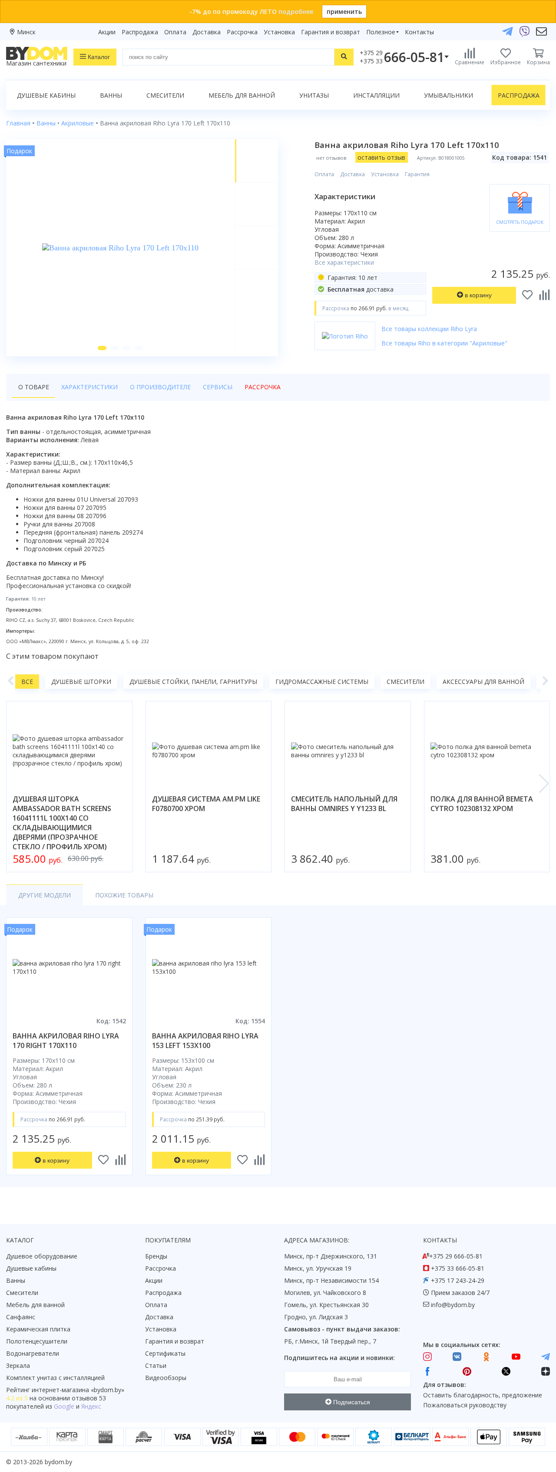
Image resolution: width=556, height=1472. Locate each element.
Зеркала (18, 1365)
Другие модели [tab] (44, 895)
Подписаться (350, 1402)
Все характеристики (344, 262)
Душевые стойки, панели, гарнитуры (193, 681)
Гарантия (417, 174)
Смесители (165, 95)
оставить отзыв (381, 157)
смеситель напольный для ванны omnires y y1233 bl (344, 803)
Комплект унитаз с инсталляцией (55, 1377)
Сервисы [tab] (217, 387)
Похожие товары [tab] (124, 895)
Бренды (156, 1256)
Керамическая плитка (38, 1329)
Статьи (155, 1365)
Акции (107, 32)
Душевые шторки (81, 681)
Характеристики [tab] (89, 387)
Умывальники (448, 95)
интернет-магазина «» (78, 1390)
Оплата (175, 32)
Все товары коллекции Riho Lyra (429, 329)
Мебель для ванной (241, 95)
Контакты (419, 32)
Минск (26, 32)
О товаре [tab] (33, 387)
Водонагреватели (32, 1353)
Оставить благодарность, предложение (482, 1395)
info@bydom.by (453, 1305)
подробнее (295, 11)
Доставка (206, 32)
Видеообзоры (165, 1377)
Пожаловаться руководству (464, 1405)
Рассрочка (242, 32)
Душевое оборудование (41, 1256)
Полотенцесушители (36, 1341)
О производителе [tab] (160, 387)
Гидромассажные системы (321, 681)
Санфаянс (20, 1317)
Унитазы (314, 95)
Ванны (111, 95)
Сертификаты (165, 1353)
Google (64, 1406)
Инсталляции (376, 95)
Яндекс (91, 1406)
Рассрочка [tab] (263, 387)
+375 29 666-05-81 (456, 1256)
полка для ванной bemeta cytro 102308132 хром (481, 803)
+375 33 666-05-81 (457, 1268)
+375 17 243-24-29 (457, 1280)
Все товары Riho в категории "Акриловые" (444, 343)
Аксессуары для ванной (483, 681)
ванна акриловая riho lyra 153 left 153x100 (205, 1040)
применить (344, 11)
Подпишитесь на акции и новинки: (339, 1358)
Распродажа (140, 32)
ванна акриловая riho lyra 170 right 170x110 (66, 1040)
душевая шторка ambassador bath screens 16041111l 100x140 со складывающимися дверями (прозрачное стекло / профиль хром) (62, 822)
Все (27, 681)
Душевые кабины (46, 95)
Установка (279, 32)
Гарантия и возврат (330, 32)
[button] (102, 348)
